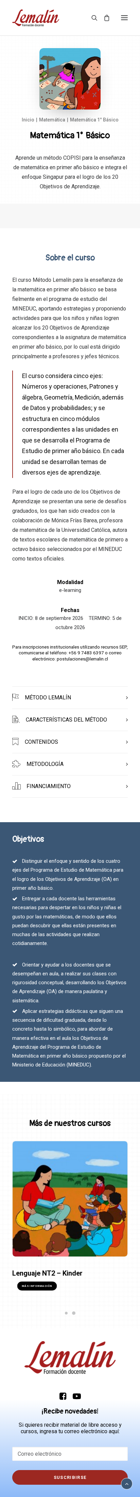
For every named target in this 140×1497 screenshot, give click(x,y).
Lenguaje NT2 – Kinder (47, 1273)
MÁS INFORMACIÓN (37, 1286)
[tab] (70, 698)
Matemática (52, 119)
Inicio (28, 119)
